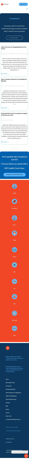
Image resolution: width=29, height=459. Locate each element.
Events (20, 53)
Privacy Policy (9, 450)
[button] (27, 9)
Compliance (5, 53)
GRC (24, 53)
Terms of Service (17, 450)
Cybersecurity (13, 53)
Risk (26, 53)
